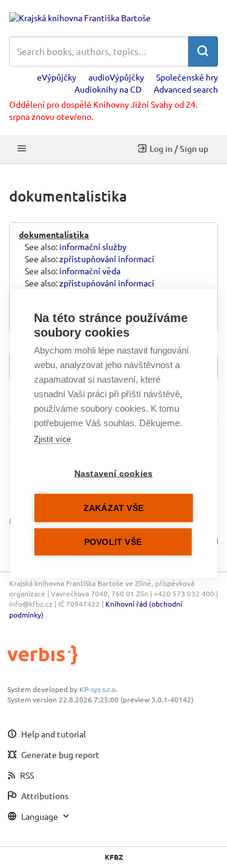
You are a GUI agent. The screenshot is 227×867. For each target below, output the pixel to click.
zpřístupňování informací (106, 258)
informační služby (93, 246)
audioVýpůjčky (116, 76)
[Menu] (22, 149)
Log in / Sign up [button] (179, 148)
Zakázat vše (113, 508)
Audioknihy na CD (108, 89)
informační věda (89, 270)
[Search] (203, 51)
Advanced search (186, 89)
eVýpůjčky (56, 76)
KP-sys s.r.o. (98, 689)
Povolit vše (113, 542)
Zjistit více (52, 439)
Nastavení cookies (113, 473)
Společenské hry (187, 76)
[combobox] (98, 51)
